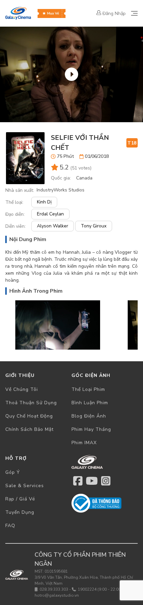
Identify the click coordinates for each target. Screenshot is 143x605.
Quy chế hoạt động (29, 416)
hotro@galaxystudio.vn (57, 595)
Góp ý (12, 472)
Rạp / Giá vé (20, 499)
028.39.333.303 (54, 589)
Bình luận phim (90, 403)
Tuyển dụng (19, 512)
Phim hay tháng (91, 429)
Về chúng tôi (21, 389)
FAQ (10, 525)
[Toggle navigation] (134, 13)
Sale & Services (24, 485)
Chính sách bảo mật (29, 429)
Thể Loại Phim (88, 389)
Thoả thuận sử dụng (31, 403)
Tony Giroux (93, 226)
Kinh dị (44, 202)
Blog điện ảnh (89, 416)
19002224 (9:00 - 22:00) (100, 589)
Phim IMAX (84, 443)
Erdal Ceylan (50, 214)
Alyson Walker (52, 226)
